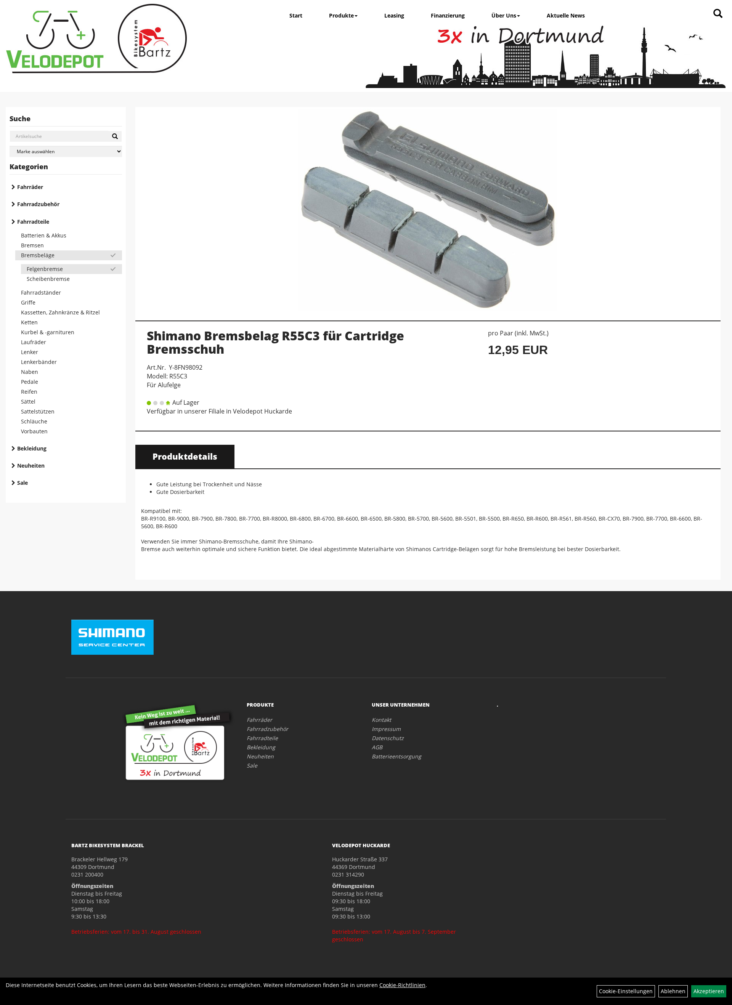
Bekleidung (32, 448)
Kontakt (381, 719)
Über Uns (503, 15)
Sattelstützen (38, 411)
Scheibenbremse (48, 278)
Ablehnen (673, 991)
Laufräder (33, 342)
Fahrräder (30, 187)
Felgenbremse (45, 268)
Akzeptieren (708, 991)
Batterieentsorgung (396, 756)
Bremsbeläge (38, 255)
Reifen (29, 391)
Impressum (386, 729)
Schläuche (34, 421)
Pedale (29, 381)
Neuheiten (31, 465)
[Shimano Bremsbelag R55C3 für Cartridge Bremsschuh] (428, 210)
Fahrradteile (33, 221)
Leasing (394, 15)
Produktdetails (184, 456)
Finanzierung (448, 15)
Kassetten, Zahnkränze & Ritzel (60, 312)
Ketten (29, 322)
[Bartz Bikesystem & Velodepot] (96, 38)
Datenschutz (388, 738)
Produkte (341, 15)
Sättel (28, 401)
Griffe (28, 302)
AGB (377, 747)
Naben (29, 371)
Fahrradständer (41, 292)
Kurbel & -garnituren (47, 332)
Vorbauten (34, 431)
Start (295, 15)
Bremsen (32, 245)
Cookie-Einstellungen (626, 991)
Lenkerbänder (39, 361)
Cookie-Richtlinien (402, 985)
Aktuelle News (566, 15)
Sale (22, 482)
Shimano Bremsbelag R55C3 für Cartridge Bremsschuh (275, 342)
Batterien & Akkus (43, 235)
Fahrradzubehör (38, 204)
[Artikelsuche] (717, 14)
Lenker (29, 352)
